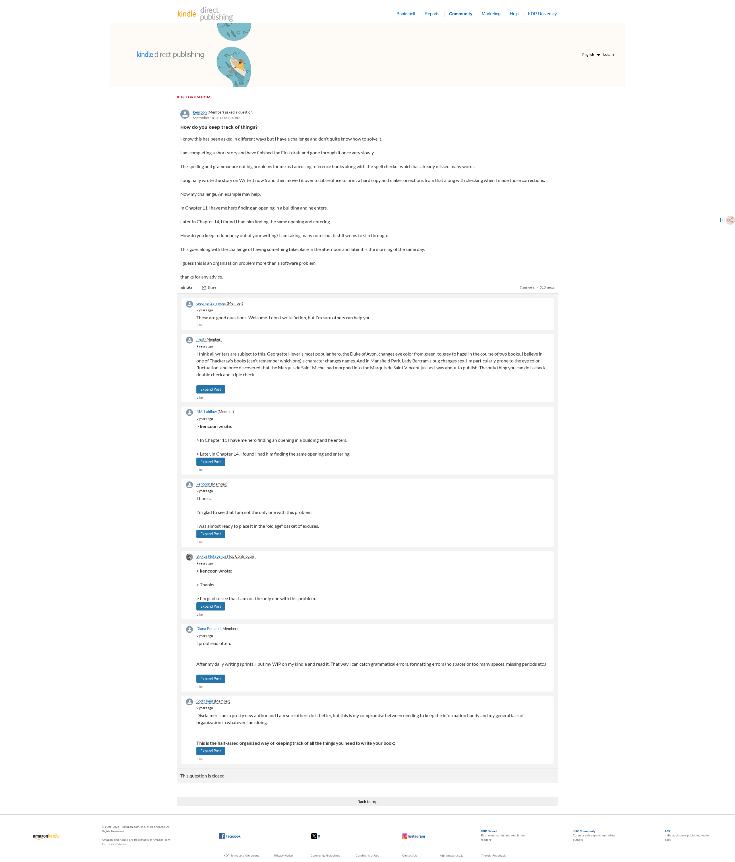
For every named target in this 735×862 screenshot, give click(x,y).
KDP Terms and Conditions (241, 855)
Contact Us (409, 855)
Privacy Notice (283, 855)
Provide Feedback (493, 855)
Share (212, 287)
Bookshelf (405, 13)
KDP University (542, 13)
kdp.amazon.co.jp (451, 855)
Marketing (491, 13)
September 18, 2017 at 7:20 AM (216, 118)
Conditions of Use (367, 855)
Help (514, 13)
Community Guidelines (325, 855)
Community (460, 13)
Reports (432, 13)
